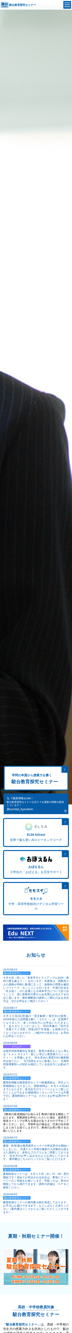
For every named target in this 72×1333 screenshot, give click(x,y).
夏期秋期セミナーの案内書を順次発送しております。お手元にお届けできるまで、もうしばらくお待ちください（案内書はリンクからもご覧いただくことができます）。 (36, 1207)
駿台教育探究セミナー (22, 5)
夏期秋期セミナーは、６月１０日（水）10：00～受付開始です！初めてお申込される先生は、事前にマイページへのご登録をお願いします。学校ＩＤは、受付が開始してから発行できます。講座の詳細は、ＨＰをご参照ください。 (36, 1180)
